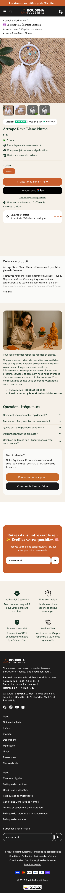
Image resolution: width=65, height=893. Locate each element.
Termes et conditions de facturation (23, 807)
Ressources (9, 757)
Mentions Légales (12, 778)
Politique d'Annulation (15, 819)
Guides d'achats (12, 722)
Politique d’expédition (45, 856)
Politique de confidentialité (18, 795)
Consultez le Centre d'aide (32, 486)
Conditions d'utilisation (15, 790)
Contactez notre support (32, 477)
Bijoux (6, 728)
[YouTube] (17, 707)
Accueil (7, 20)
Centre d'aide (10, 763)
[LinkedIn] (23, 707)
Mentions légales (32, 864)
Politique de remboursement (18, 851)
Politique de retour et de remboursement (25, 813)
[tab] (55, 216)
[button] (8, 110)
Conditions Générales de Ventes (21, 801)
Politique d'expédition (15, 784)
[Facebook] (5, 707)
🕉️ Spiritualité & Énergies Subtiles (22, 24)
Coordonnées (16, 860)
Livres (6, 751)
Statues (7, 734)
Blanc (9, 171)
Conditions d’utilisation (20, 856)
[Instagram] (11, 707)
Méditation (20, 20)
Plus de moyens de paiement (32, 197)
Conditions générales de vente (40, 860)
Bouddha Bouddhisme (37, 880)
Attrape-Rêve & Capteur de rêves (22, 29)
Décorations (9, 739)
